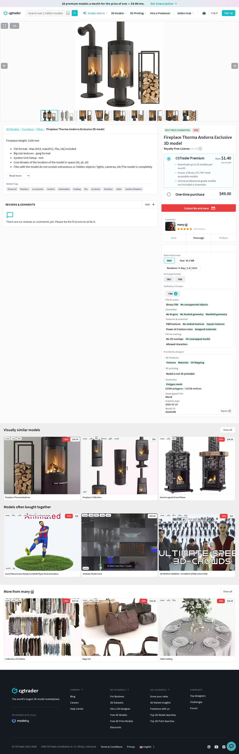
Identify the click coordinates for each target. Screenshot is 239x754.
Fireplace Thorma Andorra (17, 497)
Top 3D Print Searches (162, 721)
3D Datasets (116, 702)
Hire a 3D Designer (120, 708)
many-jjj (182, 224)
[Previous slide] (4, 66)
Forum (194, 708)
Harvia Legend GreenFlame (172, 497)
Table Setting (166, 658)
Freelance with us (160, 708)
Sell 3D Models (158, 689)
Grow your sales (159, 696)
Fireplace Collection (92, 497)
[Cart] (204, 13)
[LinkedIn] (209, 747)
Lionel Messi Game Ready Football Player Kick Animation (32, 573)
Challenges (196, 702)
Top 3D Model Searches (163, 715)
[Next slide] (234, 66)
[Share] (223, 248)
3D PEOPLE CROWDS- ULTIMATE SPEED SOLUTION (183, 573)
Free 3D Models (118, 715)
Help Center (76, 708)
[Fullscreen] (4, 26)
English (145, 747)
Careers (74, 702)
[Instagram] (224, 747)
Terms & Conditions (111, 746)
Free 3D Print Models (121, 721)
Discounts (115, 727)
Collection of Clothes (15, 658)
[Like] (174, 248)
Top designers (198, 696)
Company (75, 689)
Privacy (131, 746)
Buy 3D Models (118, 689)
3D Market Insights (160, 702)
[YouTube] (217, 747)
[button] (68, 13)
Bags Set (87, 658)
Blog (72, 696)
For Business (117, 696)
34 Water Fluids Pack (92, 573)
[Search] (75, 13)
